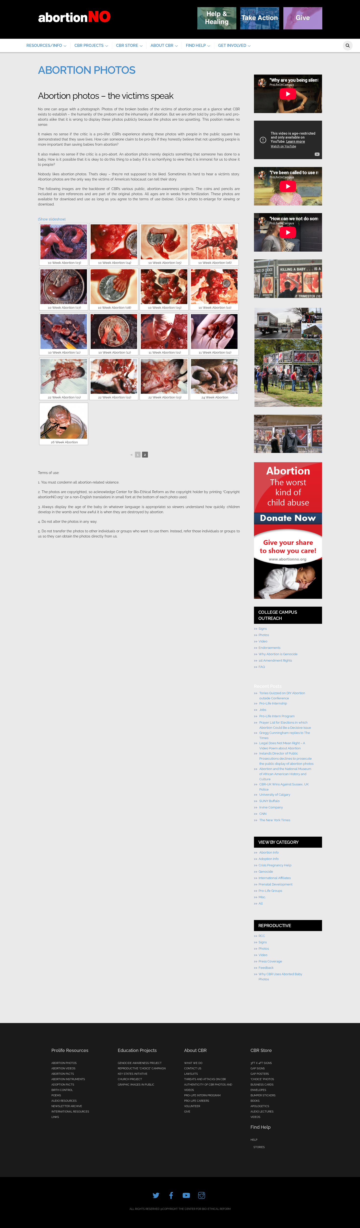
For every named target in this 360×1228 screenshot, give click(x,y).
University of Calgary (274, 794)
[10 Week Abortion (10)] (214, 286)
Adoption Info (269, 859)
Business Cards (262, 1084)
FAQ (262, 667)
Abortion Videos (63, 1068)
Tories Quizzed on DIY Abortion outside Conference (282, 695)
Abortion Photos (64, 1063)
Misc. (262, 897)
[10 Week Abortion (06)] (214, 241)
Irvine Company (271, 807)
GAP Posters (260, 1073)
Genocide (266, 871)
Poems (56, 1095)
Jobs (262, 710)
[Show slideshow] (52, 219)
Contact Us (192, 1068)
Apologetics (260, 1106)
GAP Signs (258, 1068)
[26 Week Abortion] (63, 421)
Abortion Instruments (68, 1079)
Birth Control (62, 1090)
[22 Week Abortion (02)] (114, 376)
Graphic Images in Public (136, 1084)
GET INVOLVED (232, 45)
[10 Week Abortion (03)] (63, 241)
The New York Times (274, 820)
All (261, 903)
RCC (262, 936)
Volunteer (192, 1106)
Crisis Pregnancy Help (275, 865)
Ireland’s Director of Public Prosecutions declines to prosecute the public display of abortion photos (286, 758)
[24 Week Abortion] (214, 376)
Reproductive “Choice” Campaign (142, 1068)
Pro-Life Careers (196, 1100)
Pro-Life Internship (273, 703)
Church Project (130, 1079)
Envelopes (258, 1090)
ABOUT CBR (162, 45)
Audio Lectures (262, 1111)
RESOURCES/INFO (44, 45)
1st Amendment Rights (275, 660)
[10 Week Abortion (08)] (114, 286)
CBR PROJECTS (89, 45)
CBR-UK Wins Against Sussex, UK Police (284, 786)
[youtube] (187, 1195)
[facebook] (172, 1195)
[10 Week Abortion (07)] (63, 286)
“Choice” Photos (262, 1079)
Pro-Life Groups (270, 891)
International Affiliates (275, 878)
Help (254, 1139)
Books (255, 1100)
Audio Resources (64, 1100)
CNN (262, 814)
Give (187, 1111)
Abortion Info (269, 852)
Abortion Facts (62, 1073)
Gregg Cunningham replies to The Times (284, 735)
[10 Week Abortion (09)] (164, 286)
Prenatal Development (275, 884)
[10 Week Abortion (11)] (63, 331)
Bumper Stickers (263, 1095)
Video (263, 641)
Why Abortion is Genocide (278, 654)
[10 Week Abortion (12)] (114, 331)
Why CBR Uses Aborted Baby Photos (280, 976)
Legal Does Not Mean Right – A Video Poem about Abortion (282, 745)
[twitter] (157, 1195)
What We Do (193, 1063)
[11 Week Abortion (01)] (164, 331)
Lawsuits (191, 1073)
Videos (255, 1117)
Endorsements (269, 648)
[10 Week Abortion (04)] (114, 241)
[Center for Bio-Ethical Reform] (74, 27)
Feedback (266, 968)
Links (55, 1117)
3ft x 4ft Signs (261, 1063)
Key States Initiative (132, 1073)
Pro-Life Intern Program (277, 716)
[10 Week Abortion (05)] (164, 241)
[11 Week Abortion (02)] (214, 331)
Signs (263, 628)
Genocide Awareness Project (140, 1063)
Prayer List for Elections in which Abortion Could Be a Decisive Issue (285, 724)
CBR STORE (127, 45)
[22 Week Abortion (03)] (164, 376)
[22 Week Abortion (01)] (63, 376)
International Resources (70, 1111)
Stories (259, 1147)
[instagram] (202, 1195)
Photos (264, 635)
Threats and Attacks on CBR (205, 1079)
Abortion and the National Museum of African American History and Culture (285, 774)
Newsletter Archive (66, 1106)
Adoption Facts (62, 1084)
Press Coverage (270, 961)
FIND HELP (196, 45)
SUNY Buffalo (269, 801)
